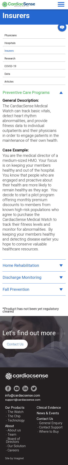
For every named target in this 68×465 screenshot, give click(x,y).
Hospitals (10, 43)
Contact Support (51, 427)
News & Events (48, 413)
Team (12, 434)
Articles (9, 81)
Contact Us (15, 344)
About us (14, 430)
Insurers (9, 50)
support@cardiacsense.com (22, 399)
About (9, 426)
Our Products (14, 408)
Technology (16, 420)
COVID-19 (10, 66)
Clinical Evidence (49, 408)
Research (9, 58)
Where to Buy (49, 431)
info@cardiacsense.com (22, 395)
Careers (13, 450)
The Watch (15, 412)
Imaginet (19, 458)
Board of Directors (13, 440)
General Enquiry (50, 423)
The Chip (14, 416)
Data (7, 73)
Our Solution (17, 446)
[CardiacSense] (18, 6)
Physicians (10, 35)
